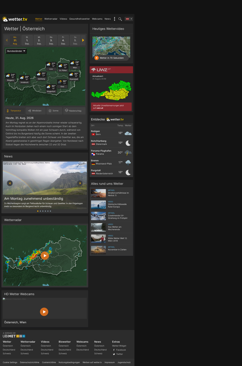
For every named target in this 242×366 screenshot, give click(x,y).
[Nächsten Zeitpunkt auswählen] (83, 40)
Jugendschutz (124, 362)
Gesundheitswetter (79, 18)
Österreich (8, 345)
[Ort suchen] (119, 19)
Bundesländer (14, 51)
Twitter (119, 354)
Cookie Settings (10, 362)
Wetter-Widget (119, 345)
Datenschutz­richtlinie (29, 362)
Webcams (97, 18)
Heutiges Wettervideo (108, 29)
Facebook (121, 349)
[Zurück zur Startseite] (14, 19)
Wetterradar (50, 18)
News (108, 18)
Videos (63, 18)
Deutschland (9, 349)
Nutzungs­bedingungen (69, 362)
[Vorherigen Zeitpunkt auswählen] (6, 40)
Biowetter (65, 341)
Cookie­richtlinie (49, 362)
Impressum (110, 362)
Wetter (38, 18)
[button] (80, 183)
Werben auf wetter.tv (92, 362)
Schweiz (7, 353)
